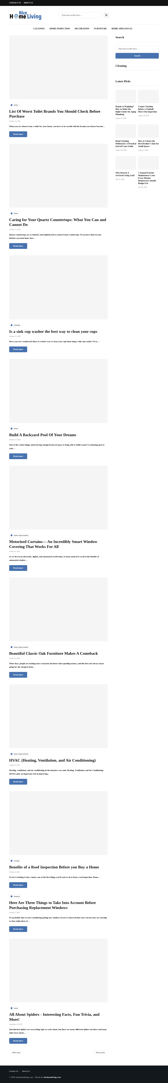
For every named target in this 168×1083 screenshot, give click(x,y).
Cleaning (39, 28)
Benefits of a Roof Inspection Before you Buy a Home (54, 867)
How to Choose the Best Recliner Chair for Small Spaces (148, 143)
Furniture (100, 28)
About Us (28, 3)
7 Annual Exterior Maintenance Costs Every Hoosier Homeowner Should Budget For (147, 178)
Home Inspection (60, 28)
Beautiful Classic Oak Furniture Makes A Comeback (53, 653)
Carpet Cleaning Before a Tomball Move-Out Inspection (147, 109)
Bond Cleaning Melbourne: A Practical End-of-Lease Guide (126, 143)
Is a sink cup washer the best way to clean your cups (53, 331)
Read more (18, 134)
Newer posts (100, 1053)
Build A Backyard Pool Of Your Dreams (42, 435)
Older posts (16, 1053)
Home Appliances (122, 28)
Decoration (82, 28)
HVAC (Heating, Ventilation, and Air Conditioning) (52, 760)
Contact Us (15, 3)
